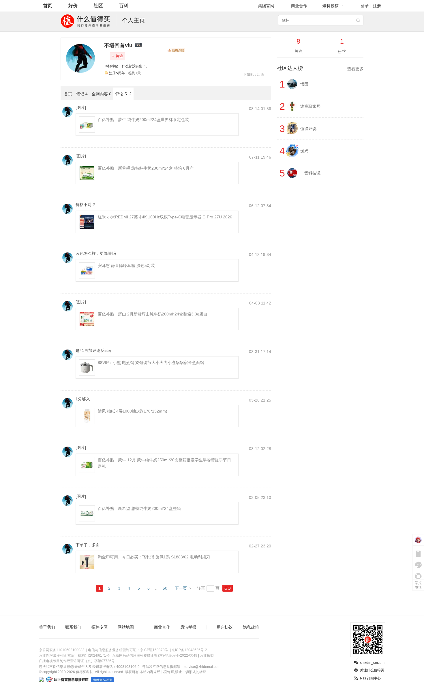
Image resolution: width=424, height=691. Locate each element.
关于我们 (47, 627)
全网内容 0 (101, 94)
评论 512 (123, 94)
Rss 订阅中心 (370, 678)
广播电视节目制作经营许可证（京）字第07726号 (77, 661)
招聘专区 (99, 627)
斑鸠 (304, 150)
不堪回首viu (118, 45)
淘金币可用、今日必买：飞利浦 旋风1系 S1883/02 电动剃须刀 (154, 557)
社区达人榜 (320, 68)
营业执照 (207, 655)
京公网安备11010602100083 (62, 650)
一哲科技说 (310, 173)
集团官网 (266, 5)
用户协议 (225, 627)
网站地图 (126, 627)
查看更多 (355, 68)
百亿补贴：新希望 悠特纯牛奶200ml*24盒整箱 (139, 508)
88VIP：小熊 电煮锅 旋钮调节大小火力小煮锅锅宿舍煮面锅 (151, 362)
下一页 (181, 588)
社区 (98, 5)
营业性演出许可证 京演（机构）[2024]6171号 (74, 655)
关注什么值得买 (372, 670)
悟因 (304, 84)
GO (227, 588)
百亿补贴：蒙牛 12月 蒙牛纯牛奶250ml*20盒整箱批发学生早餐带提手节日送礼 (164, 463)
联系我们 (73, 627)
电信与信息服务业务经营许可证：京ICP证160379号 (128, 650)
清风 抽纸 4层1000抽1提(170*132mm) (132, 411)
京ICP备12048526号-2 (189, 650)
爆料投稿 (330, 5)
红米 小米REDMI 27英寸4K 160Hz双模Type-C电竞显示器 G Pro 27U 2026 (165, 217)
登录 (365, 5)
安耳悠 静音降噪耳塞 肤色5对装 (126, 265)
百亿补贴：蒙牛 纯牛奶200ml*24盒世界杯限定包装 (143, 119)
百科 (123, 5)
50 (165, 588)
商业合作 (299, 5)
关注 (117, 56)
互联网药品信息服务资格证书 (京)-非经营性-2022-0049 (154, 655)
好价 (73, 5)
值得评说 (308, 128)
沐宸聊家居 (310, 106)
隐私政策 (251, 627)
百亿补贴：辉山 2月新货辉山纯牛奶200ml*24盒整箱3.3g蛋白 (152, 314)
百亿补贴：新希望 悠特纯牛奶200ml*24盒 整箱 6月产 (146, 168)
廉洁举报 (188, 627)
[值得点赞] (176, 50)
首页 (47, 5)
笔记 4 (82, 94)
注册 (377, 5)
